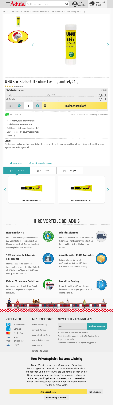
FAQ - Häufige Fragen (40, 340)
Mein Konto (37, 345)
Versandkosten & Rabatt (41, 335)
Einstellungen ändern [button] (56, 397)
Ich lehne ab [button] (95, 392)
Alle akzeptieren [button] (48, 392)
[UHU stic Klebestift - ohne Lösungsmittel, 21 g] (70, 45)
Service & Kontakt (39, 329)
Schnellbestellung (39, 324)
